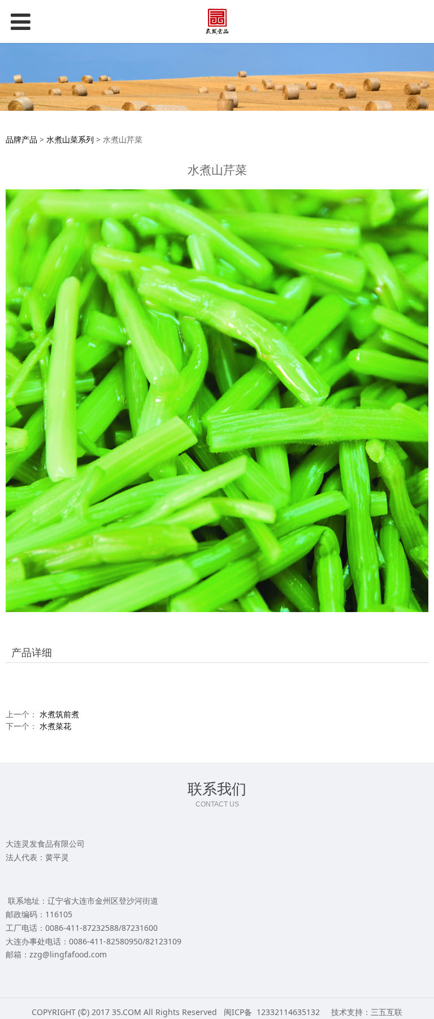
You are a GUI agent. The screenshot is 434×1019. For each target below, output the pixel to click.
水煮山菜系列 (70, 139)
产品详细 (31, 652)
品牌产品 (21, 139)
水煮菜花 (55, 726)
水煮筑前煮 (59, 714)
